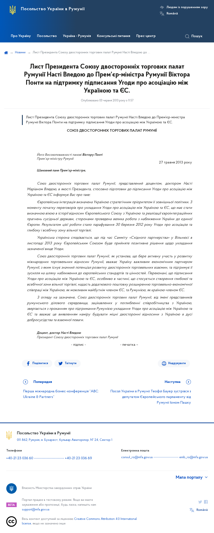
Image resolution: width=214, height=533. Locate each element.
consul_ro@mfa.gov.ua (137, 457)
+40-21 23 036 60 (19, 458)
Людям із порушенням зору (187, 7)
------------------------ (49, 458)
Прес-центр (146, 36)
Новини (20, 52)
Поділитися (40, 363)
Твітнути (70, 363)
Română (172, 13)
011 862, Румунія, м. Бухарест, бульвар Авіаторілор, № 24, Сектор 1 (64, 440)
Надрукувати (177, 363)
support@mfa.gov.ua (35, 509)
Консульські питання (113, 36)
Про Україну (21, 36)
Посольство (47, 36)
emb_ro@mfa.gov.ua (193, 457)
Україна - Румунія (77, 36)
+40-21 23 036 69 (78, 458)
